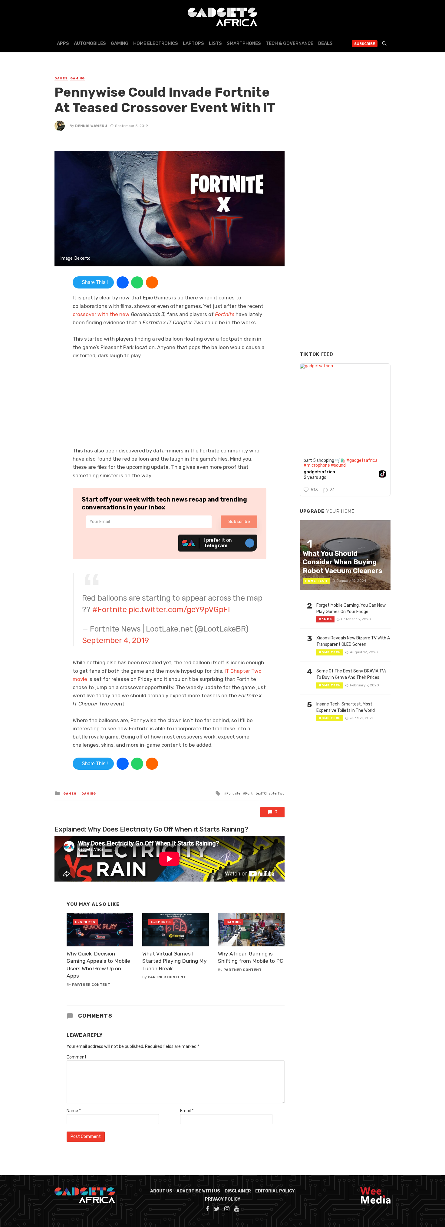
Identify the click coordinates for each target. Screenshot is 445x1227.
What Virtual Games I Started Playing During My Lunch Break (174, 961)
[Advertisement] (345, 254)
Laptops (193, 43)
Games (61, 78)
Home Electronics (155, 43)
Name (74, 1110)
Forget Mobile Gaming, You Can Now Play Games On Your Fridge (351, 608)
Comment (77, 1057)
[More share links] (152, 282)
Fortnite (224, 314)
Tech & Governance (289, 43)
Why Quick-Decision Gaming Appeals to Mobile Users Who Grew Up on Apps (98, 965)
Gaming (119, 43)
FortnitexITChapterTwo (265, 793)
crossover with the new (102, 314)
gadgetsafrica (319, 472)
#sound (338, 465)
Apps (63, 43)
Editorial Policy (275, 1191)
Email (186, 1110)
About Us (161, 1191)
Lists (215, 43)
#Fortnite (109, 609)
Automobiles (90, 43)
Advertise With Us (198, 1191)
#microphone (317, 465)
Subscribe (364, 44)
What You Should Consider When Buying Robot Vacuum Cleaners (342, 562)
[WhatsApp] (137, 282)
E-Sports (85, 922)
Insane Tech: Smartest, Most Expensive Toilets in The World (345, 707)
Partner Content (91, 984)
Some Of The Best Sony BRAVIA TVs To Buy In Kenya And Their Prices (351, 674)
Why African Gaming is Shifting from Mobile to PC (250, 957)
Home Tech (316, 581)
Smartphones (244, 43)
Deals (325, 43)
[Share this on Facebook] (123, 282)
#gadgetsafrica (361, 460)
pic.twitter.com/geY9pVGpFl (179, 609)
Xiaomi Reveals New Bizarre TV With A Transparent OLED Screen (353, 641)
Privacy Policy (222, 1199)
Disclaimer (238, 1191)
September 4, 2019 (115, 640)
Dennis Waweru (91, 126)
